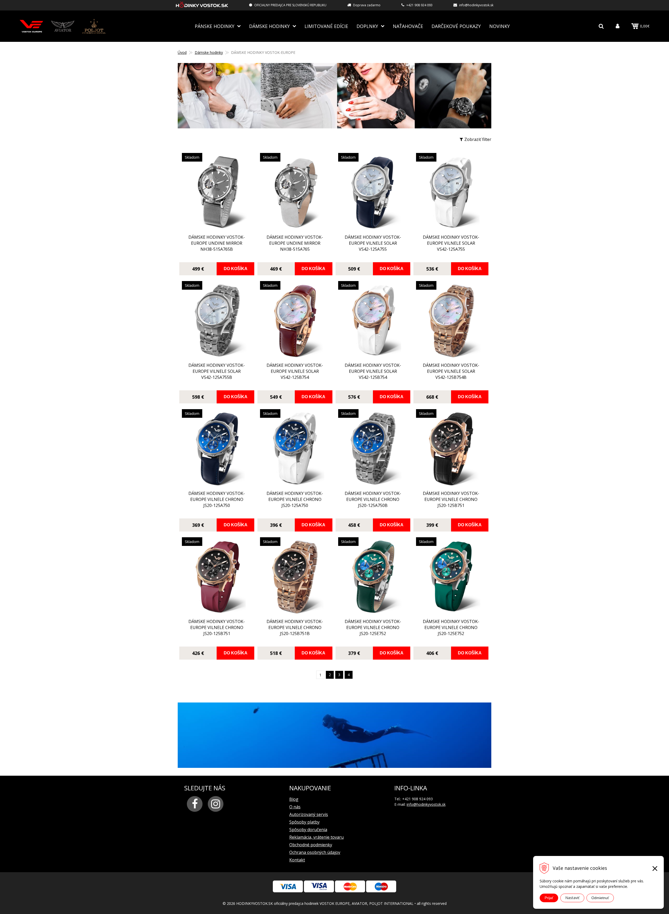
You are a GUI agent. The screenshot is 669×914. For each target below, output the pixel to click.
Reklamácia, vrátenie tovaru (316, 837)
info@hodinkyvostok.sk (476, 5)
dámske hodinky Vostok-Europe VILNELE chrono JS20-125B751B (295, 627)
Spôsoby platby (304, 822)
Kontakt (297, 860)
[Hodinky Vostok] (31, 26)
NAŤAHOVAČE (408, 26)
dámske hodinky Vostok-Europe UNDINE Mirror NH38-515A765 (295, 243)
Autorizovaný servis (308, 814)
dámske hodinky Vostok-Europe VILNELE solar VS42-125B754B (451, 371)
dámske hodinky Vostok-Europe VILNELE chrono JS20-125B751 (451, 499)
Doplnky (367, 26)
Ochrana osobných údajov (314, 852)
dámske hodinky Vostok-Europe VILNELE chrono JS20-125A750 (216, 499)
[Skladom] (216, 228)
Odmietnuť (600, 898)
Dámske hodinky (269, 26)
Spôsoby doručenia (308, 829)
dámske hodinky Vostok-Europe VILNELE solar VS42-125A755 (373, 243)
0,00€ (644, 26)
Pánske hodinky (214, 26)
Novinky (499, 26)
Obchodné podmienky (310, 845)
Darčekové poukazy (456, 26)
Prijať (549, 898)
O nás (295, 807)
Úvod (182, 52)
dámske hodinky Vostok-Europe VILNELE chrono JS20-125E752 (373, 627)
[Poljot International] (94, 26)
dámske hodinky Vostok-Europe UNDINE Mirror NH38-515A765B (216, 243)
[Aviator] (62, 26)
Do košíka (235, 268)
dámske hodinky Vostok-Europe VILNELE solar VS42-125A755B (216, 371)
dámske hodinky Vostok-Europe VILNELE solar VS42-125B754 (295, 371)
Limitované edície (326, 26)
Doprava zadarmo (366, 5)
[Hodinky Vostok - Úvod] (202, 5)
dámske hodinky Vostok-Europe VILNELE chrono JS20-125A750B (373, 499)
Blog (293, 799)
